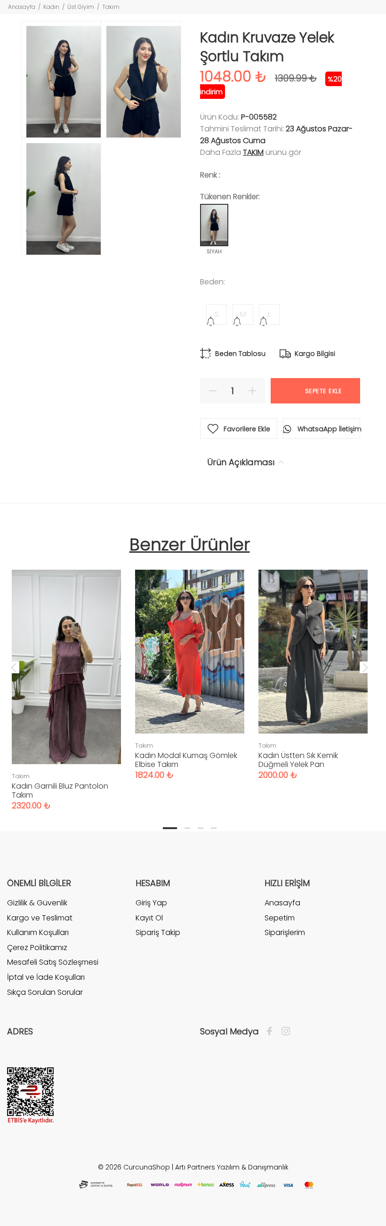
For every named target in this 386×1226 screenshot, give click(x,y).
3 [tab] (200, 828)
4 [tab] (214, 828)
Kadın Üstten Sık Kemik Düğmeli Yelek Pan (298, 760)
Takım (111, 7)
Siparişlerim (285, 932)
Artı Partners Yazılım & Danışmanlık (232, 1167)
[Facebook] (272, 1032)
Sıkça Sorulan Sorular (45, 992)
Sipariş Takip (158, 932)
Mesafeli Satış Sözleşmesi (52, 962)
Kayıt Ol (149, 917)
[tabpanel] (66, 680)
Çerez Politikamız (37, 947)
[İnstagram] (283, 1032)
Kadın (51, 7)
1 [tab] (170, 828)
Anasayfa (21, 7)
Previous (14, 667)
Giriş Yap (151, 903)
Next (365, 667)
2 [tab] (187, 828)
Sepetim (280, 917)
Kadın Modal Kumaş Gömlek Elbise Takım (186, 760)
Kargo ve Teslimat (39, 917)
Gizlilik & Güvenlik (37, 903)
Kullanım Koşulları (38, 932)
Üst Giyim (80, 7)
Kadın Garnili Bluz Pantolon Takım (60, 790)
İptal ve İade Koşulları (46, 977)
